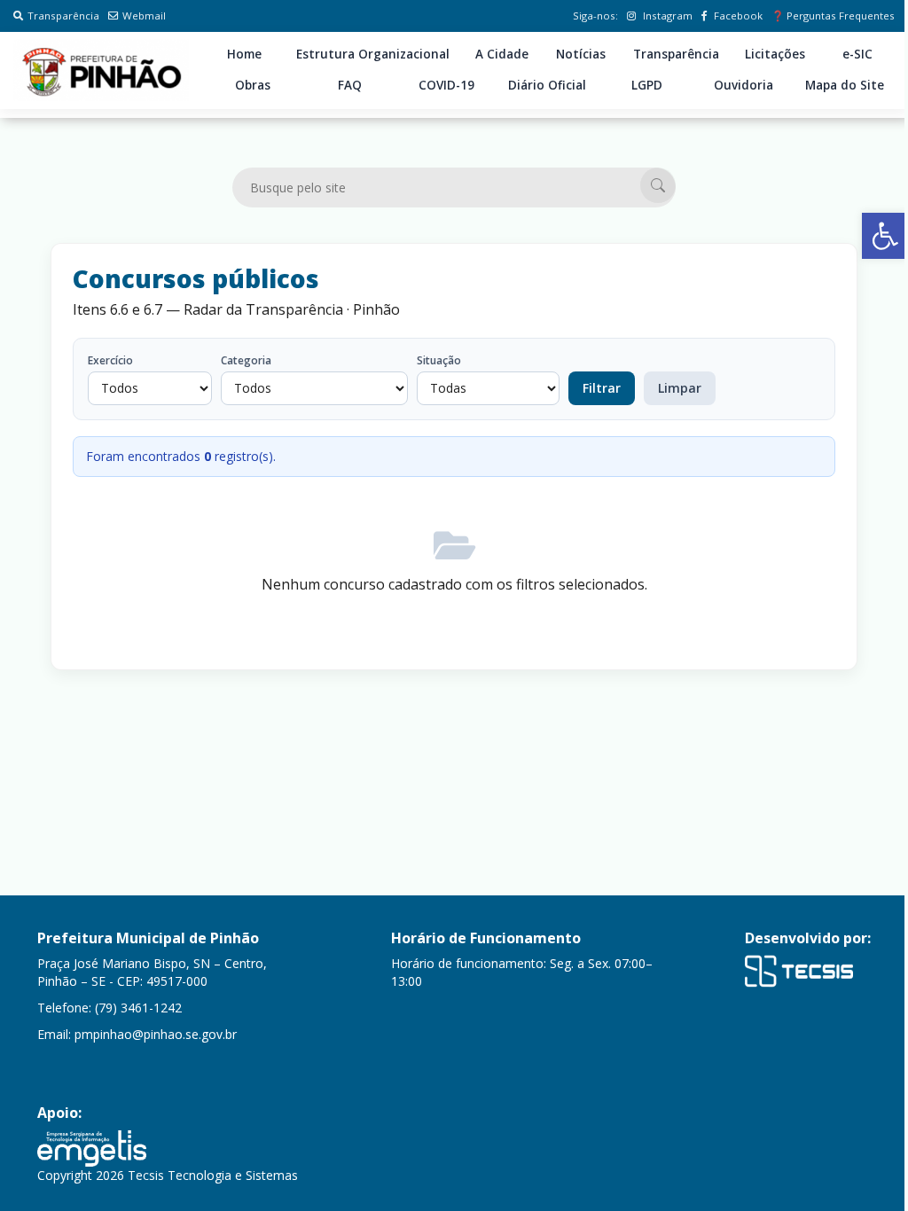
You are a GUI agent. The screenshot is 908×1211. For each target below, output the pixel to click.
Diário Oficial (547, 85)
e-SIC (857, 54)
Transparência (63, 15)
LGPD (646, 85)
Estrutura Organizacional (373, 54)
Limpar (679, 387)
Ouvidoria (743, 85)
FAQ (350, 85)
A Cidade (501, 54)
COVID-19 (446, 85)
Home (244, 54)
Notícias (581, 54)
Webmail (144, 15)
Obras (252, 85)
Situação (439, 360)
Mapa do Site (844, 85)
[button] (885, 236)
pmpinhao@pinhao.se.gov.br (155, 1034)
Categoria (246, 360)
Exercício (110, 360)
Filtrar (602, 387)
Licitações (775, 54)
